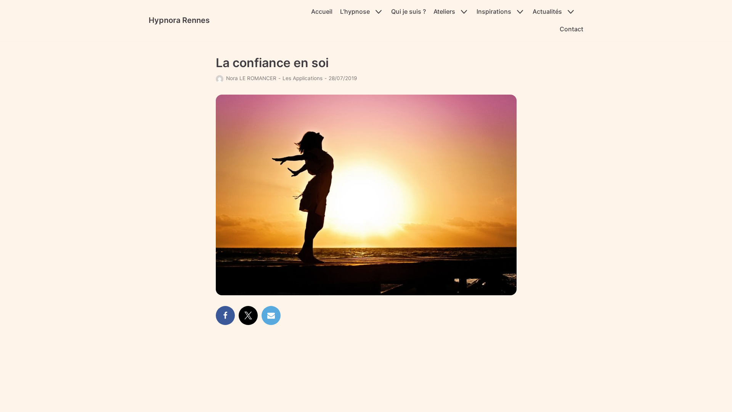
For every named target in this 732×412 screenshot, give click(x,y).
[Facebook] (225, 315)
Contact (571, 29)
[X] (248, 315)
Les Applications (303, 78)
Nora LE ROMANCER (251, 78)
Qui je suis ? (408, 11)
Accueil (321, 11)
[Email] (271, 315)
